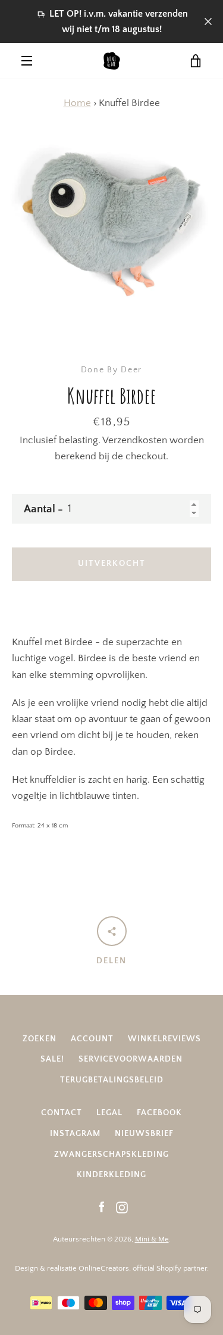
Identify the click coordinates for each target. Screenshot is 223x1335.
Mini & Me (152, 1239)
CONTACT (61, 1113)
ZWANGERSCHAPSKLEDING (111, 1154)
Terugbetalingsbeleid (112, 1080)
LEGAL (109, 1113)
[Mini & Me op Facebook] (102, 1207)
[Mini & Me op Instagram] (122, 1207)
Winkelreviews (164, 1039)
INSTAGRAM (75, 1133)
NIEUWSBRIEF (144, 1133)
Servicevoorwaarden (130, 1059)
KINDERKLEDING (111, 1175)
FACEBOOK (159, 1113)
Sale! (52, 1059)
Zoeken (39, 1039)
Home (77, 103)
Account (92, 1039)
